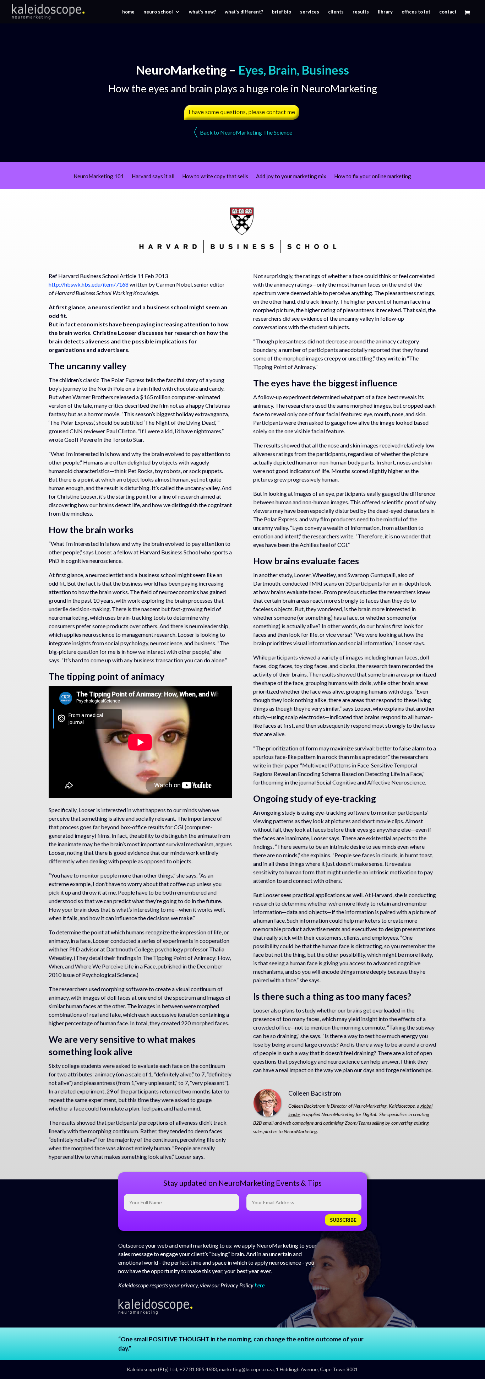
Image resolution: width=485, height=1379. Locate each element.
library (385, 12)
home (128, 12)
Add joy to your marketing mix (291, 176)
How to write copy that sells (215, 176)
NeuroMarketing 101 (98, 176)
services (309, 12)
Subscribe (343, 1220)
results (361, 12)
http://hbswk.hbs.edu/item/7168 (89, 284)
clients (336, 12)
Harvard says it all (153, 176)
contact (448, 12)
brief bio (281, 12)
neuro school (158, 12)
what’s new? (202, 12)
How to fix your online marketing (372, 176)
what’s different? (244, 12)
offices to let (416, 12)
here (260, 1285)
